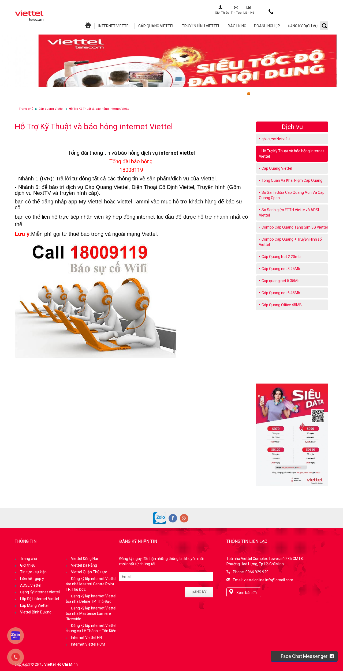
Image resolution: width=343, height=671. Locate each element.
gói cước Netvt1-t (276, 139)
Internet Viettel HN (86, 637)
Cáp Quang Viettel (277, 168)
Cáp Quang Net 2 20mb (281, 257)
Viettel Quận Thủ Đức (89, 572)
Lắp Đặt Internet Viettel (39, 599)
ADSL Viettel (30, 585)
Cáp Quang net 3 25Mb (281, 269)
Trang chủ (26, 109)
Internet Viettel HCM (88, 644)
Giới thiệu (27, 565)
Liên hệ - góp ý (32, 579)
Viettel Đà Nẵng (84, 565)
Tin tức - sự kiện (33, 572)
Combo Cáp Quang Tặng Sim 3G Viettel (295, 227)
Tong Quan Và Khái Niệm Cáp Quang (292, 180)
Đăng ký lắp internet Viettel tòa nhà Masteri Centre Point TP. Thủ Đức (91, 584)
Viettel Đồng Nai (84, 558)
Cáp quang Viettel (51, 109)
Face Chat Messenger (305, 656)
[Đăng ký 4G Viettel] (292, 434)
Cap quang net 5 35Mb (281, 281)
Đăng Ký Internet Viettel (40, 592)
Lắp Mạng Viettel (34, 605)
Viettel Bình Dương (35, 612)
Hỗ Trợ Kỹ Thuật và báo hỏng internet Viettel (99, 109)
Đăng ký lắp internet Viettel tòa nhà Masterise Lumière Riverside (91, 613)
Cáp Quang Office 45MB (282, 305)
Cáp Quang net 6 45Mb (281, 293)
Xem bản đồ (246, 592)
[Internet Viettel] (29, 15)
